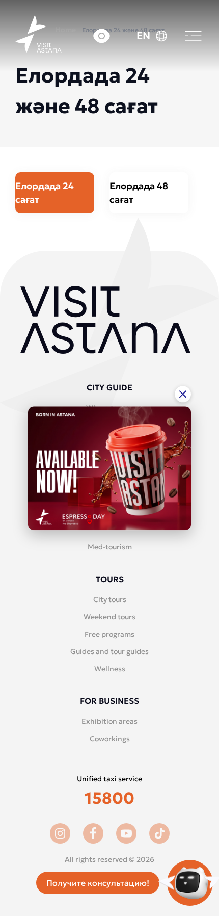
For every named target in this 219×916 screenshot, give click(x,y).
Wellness (109, 668)
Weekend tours (109, 616)
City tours (109, 599)
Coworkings (110, 738)
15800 (109, 798)
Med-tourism (110, 547)
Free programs (109, 634)
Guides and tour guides (109, 651)
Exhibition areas (109, 721)
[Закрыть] (183, 394)
